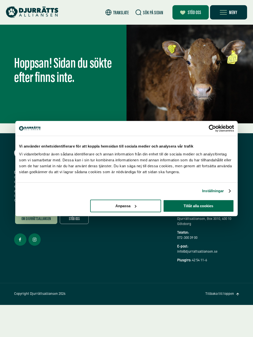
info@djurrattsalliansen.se (197, 251)
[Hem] (32, 12)
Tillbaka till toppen (219, 294)
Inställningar (213, 191)
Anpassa (122, 206)
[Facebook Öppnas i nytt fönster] (20, 245)
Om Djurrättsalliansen (36, 219)
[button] (117, 12)
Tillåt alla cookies (198, 206)
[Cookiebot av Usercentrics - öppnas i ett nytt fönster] (212, 128)
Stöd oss (194, 12)
